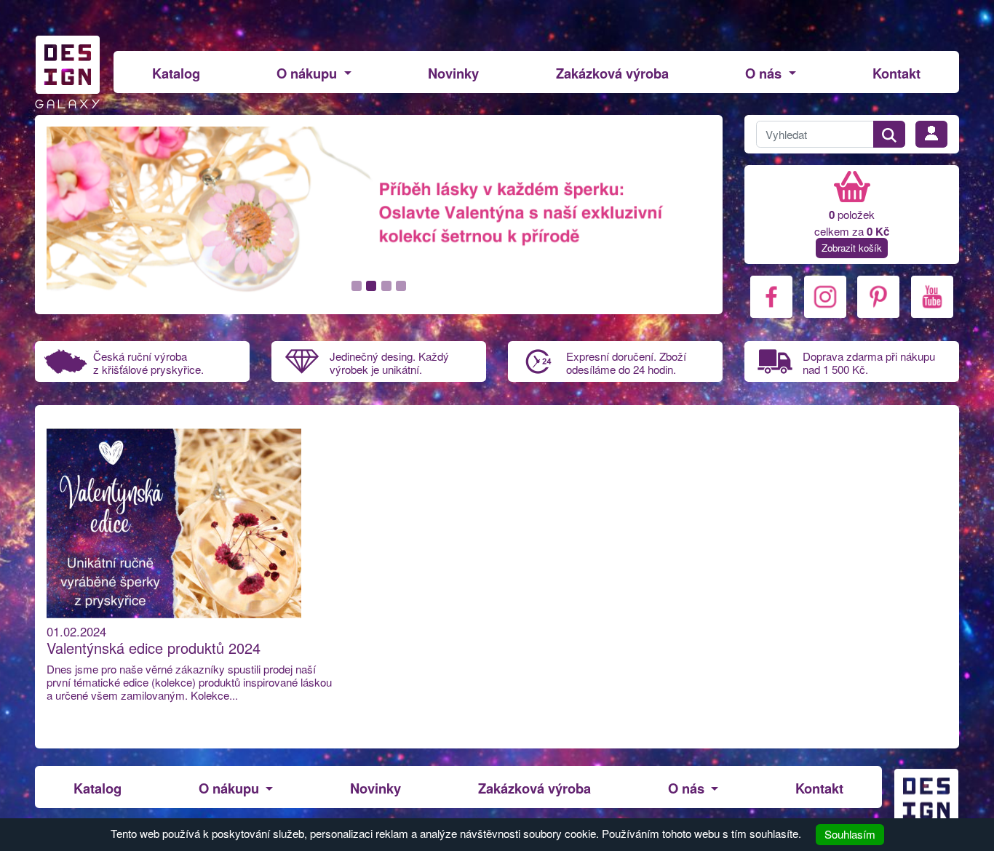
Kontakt (896, 73)
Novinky (453, 73)
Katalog (176, 73)
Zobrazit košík (852, 248)
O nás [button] (765, 73)
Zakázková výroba (612, 73)
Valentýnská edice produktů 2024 (154, 647)
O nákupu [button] (309, 73)
